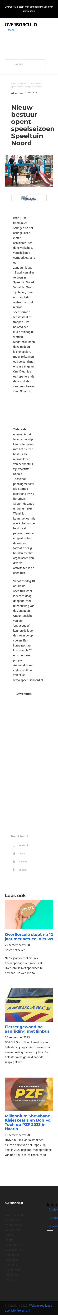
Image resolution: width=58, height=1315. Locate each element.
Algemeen (22, 83)
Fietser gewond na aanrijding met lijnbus (27, 1029)
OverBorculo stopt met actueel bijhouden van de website (29, 8)
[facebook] (6, 1291)
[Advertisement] (24, 410)
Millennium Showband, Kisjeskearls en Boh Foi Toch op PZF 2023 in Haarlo (28, 1122)
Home (13, 83)
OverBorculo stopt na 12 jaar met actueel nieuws (29, 936)
